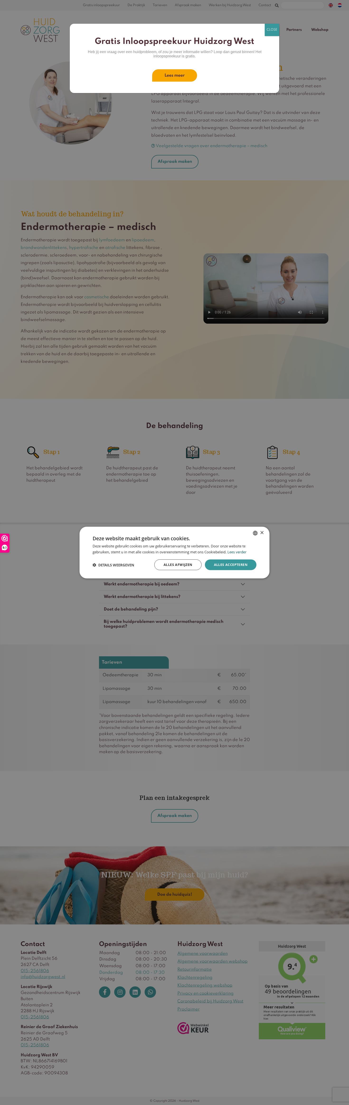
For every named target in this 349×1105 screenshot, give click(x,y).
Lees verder (236, 551)
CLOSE (272, 29)
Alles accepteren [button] (230, 564)
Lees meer (175, 75)
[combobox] (255, 533)
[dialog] (174, 552)
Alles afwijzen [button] (178, 564)
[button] (113, 564)
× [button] (262, 533)
